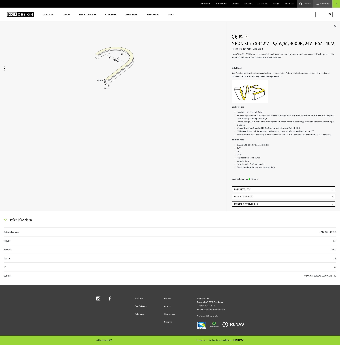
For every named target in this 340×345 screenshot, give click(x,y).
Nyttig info (289, 4)
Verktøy (276, 4)
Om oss (167, 298)
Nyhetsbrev (262, 4)
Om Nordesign (221, 4)
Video (170, 14)
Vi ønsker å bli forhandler (207, 316)
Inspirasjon (153, 14)
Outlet (66, 14)
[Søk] (330, 14)
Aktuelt (235, 4)
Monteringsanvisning (246, 204)
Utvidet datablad (243, 196)
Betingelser (131, 14)
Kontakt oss (205, 4)
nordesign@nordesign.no (214, 309)
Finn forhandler (87, 14)
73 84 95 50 (210, 306)
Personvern (200, 340)
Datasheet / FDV (242, 189)
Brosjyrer (248, 4)
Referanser (110, 14)
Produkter (48, 14)
